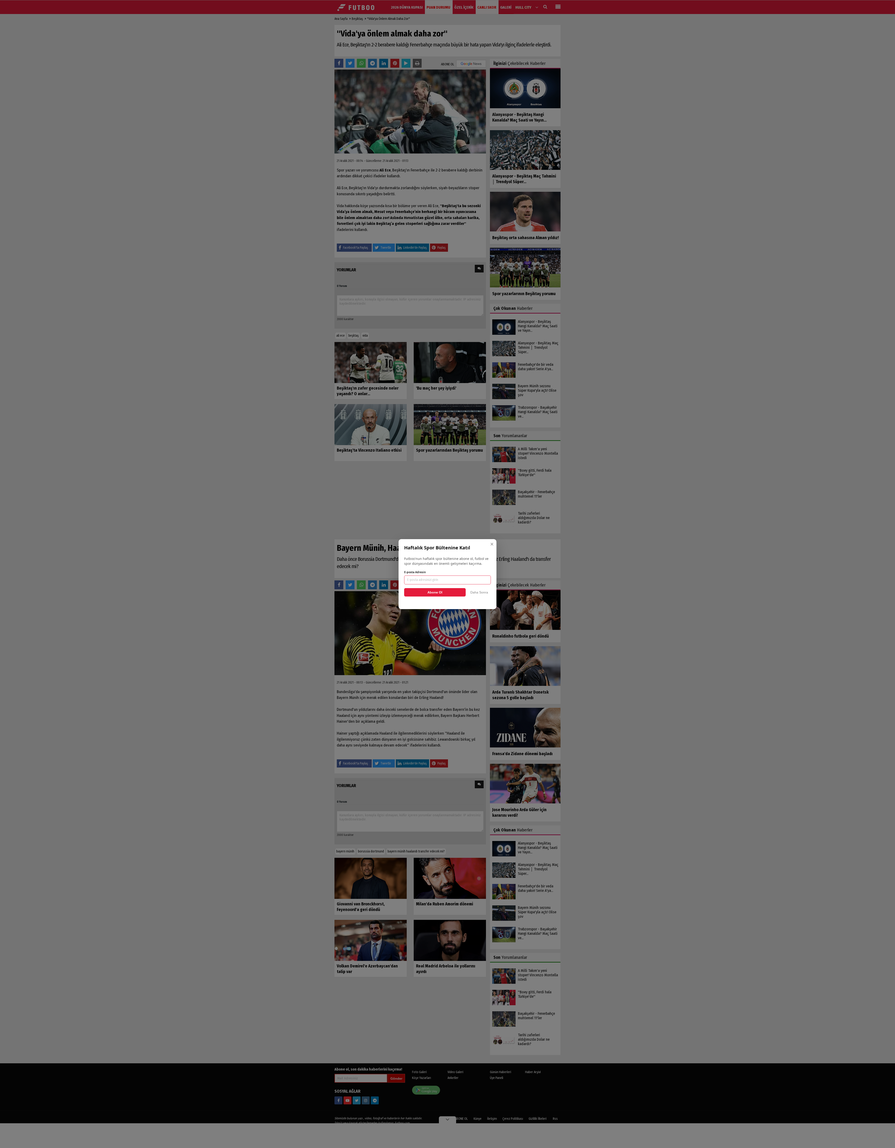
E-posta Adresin (415, 572)
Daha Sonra (479, 592)
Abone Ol (434, 592)
